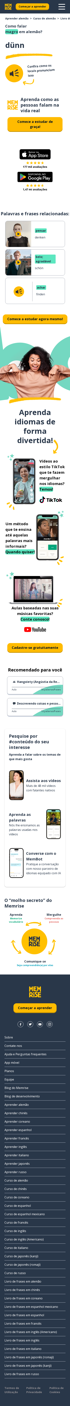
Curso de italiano (16, 1248)
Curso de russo (15, 1273)
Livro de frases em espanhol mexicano (31, 1307)
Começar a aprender (32, 6)
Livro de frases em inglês (21, 1340)
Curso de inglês (15, 1231)
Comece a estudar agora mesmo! (35, 319)
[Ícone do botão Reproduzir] (18, 234)
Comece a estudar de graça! (35, 124)
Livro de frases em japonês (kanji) (28, 1366)
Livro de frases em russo (21, 1374)
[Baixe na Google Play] (35, 177)
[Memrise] (8, 6)
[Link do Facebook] (21, 1024)
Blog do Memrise (16, 1088)
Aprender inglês (15, 1147)
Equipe (9, 1079)
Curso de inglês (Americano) (24, 1239)
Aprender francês (16, 1138)
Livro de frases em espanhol (24, 1315)
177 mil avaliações (35, 167)
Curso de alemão (44, 18)
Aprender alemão (17, 18)
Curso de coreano (16, 1197)
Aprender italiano (16, 1155)
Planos (9, 1071)
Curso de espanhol (17, 1206)
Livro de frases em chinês (22, 1290)
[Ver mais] (61, 6)
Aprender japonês (17, 1164)
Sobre (8, 1037)
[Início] (12, 105)
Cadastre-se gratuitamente (35, 647)
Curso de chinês (15, 1189)
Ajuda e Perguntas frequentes (25, 1054)
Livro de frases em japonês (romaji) (29, 1357)
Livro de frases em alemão (22, 1281)
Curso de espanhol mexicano (24, 1214)
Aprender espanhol (18, 1130)
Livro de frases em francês (22, 1323)
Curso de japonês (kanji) (21, 1256)
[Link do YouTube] (40, 1024)
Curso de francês (16, 1222)
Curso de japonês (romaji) (22, 1265)
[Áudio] (14, 73)
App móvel (11, 1063)
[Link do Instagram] (50, 1024)
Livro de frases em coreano (23, 1298)
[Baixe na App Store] (35, 154)
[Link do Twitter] (30, 1024)
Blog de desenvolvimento (22, 1096)
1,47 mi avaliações (35, 189)
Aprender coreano (17, 1121)
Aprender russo (15, 1172)
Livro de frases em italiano (22, 1349)
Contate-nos (13, 1046)
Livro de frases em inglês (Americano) (30, 1332)
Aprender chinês (15, 1113)
